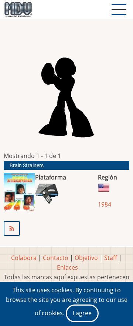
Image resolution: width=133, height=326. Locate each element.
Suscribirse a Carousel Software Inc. (66, 228)
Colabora (24, 258)
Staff (110, 258)
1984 (104, 204)
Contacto (55, 258)
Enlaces (67, 267)
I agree (82, 313)
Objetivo (86, 258)
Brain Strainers (27, 165)
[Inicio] (18, 9)
